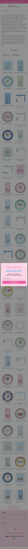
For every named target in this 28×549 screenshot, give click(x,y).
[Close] (25, 264)
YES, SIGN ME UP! (14, 282)
